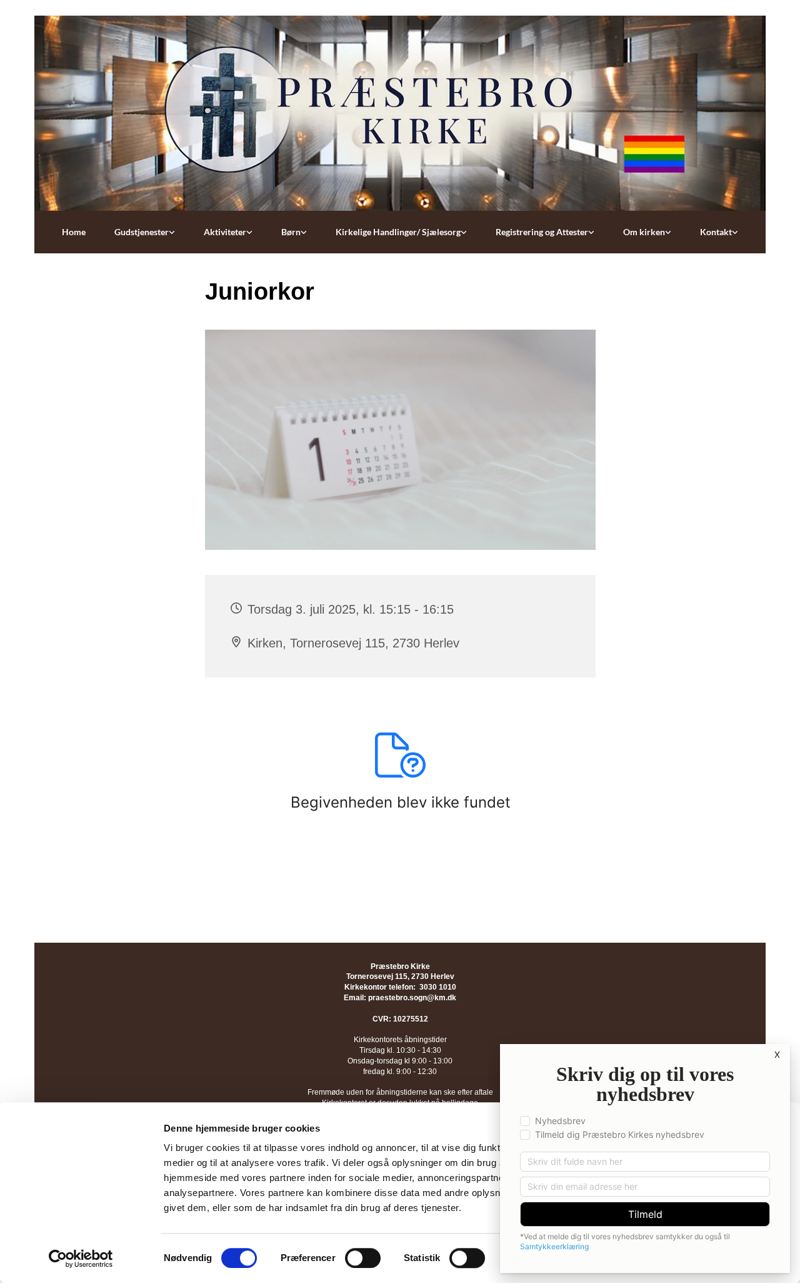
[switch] (363, 1258)
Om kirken (644, 231)
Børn (291, 231)
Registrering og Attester (542, 231)
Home (74, 231)
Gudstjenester (141, 231)
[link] (144, 232)
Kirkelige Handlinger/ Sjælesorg (398, 231)
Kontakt (716, 231)
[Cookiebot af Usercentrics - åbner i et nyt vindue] (81, 1258)
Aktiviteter (225, 231)
